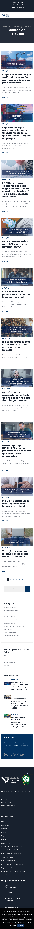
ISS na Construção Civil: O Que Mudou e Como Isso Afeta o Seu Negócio (16, 346)
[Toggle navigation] (19, 15)
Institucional (5, 825)
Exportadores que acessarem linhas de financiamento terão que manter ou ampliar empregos (16, 133)
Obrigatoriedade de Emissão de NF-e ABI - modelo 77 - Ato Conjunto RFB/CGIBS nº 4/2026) (19, 703)
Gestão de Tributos (10, 617)
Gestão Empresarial (10, 620)
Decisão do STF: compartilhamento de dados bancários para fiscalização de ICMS (16, 396)
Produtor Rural (8, 629)
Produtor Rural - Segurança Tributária (13, 871)
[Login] (24, 15)
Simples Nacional (9, 662)
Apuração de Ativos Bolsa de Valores (13, 846)
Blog (2, 836)
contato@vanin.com (17, 2)
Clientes (4, 829)
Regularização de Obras (11, 636)
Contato (4, 839)
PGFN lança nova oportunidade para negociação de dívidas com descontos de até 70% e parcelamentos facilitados (16, 190)
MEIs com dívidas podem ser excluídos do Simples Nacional (16, 294)
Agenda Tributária (10, 607)
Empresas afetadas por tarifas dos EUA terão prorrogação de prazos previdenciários (16, 78)
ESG (5, 614)
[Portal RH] (29, 15)
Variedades (7, 639)
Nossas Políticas (6, 843)
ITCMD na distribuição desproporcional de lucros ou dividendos (16, 503)
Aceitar (20, 925)
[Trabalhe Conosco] (31, 15)
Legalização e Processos (9, 868)
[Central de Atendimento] (27, 15)
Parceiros (4, 832)
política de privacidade (14, 922)
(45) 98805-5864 (18, 7)
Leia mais (5, 97)
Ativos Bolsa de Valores (11, 611)
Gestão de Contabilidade (10, 850)
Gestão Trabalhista (10, 623)
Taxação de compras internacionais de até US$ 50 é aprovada (15, 554)
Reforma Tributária (10, 632)
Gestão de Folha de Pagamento (12, 853)
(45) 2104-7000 (17, 5)
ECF (5, 656)
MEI (5, 659)
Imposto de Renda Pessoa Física (14, 626)
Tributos (6, 665)
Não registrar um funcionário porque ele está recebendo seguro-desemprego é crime (20, 685)
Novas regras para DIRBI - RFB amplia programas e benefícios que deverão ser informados (16, 451)
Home (5, 26)
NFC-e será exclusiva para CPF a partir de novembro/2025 (15, 244)
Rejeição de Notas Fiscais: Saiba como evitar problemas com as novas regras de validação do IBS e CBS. (20, 722)
